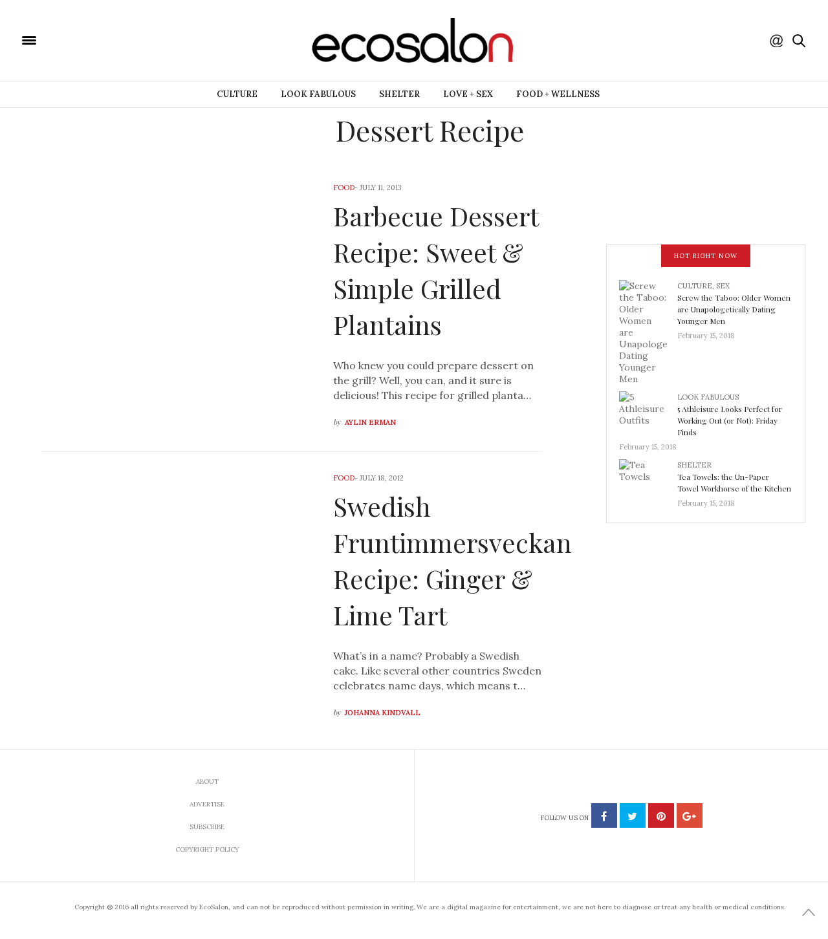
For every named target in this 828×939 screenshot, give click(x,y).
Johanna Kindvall (382, 712)
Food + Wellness (558, 94)
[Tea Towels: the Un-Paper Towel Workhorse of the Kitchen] (648, 480)
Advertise (207, 804)
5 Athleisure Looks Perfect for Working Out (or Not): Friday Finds (729, 420)
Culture (237, 94)
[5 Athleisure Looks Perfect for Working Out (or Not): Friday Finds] (648, 412)
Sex (723, 285)
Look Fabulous (318, 94)
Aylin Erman (370, 422)
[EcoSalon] (106, 39)
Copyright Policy (207, 849)
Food (343, 187)
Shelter (399, 94)
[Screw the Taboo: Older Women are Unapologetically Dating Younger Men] (648, 331)
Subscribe (207, 827)
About (207, 781)
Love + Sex (468, 94)
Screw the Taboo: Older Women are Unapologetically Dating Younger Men (733, 309)
